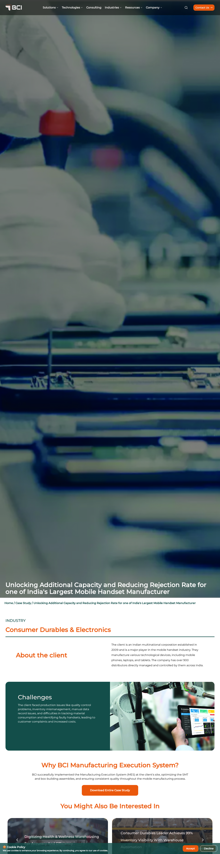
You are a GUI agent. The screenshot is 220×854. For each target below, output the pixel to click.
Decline (209, 848)
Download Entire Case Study (110, 790)
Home (8, 603)
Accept (190, 848)
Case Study (23, 603)
